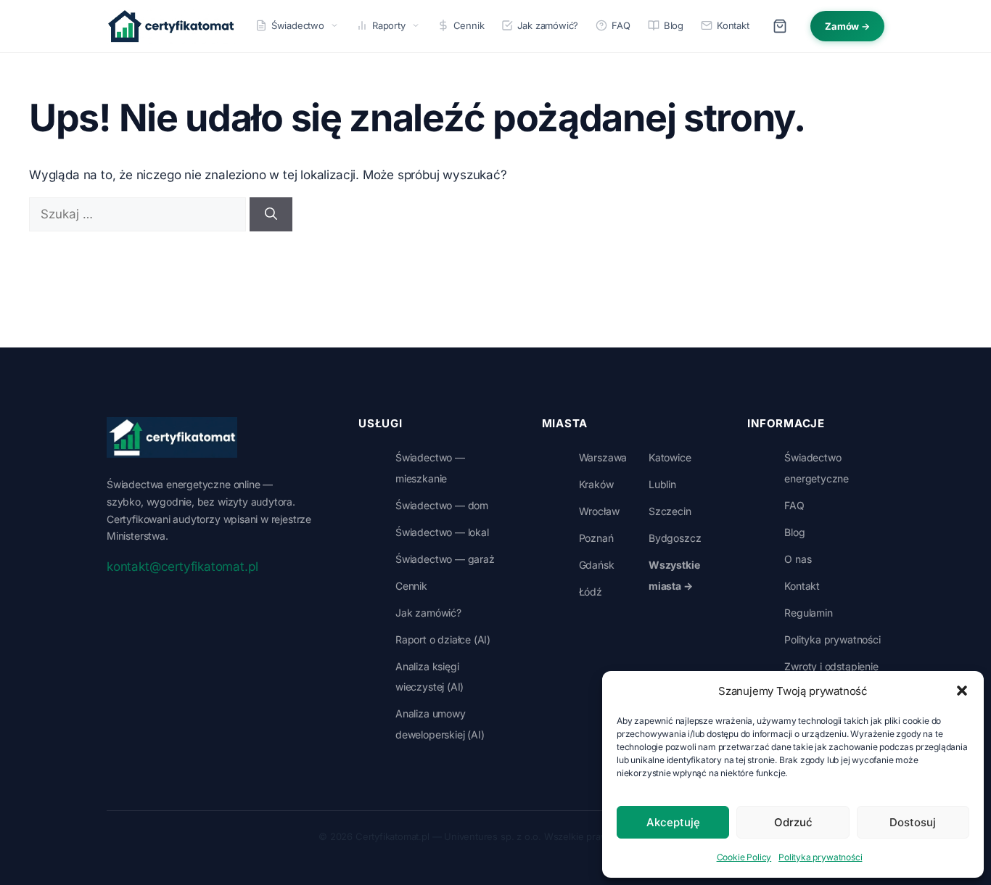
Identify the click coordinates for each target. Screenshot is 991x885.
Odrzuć (793, 822)
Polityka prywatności (820, 857)
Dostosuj (912, 822)
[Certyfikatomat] (172, 437)
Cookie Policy (744, 857)
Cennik (469, 25)
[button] (962, 690)
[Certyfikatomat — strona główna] (171, 26)
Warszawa (603, 457)
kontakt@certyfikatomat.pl (182, 566)
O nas (797, 559)
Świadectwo (297, 25)
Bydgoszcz (675, 538)
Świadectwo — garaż (445, 559)
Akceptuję (673, 822)
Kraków (596, 484)
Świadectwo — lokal (442, 532)
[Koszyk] (780, 26)
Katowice (670, 457)
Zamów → (847, 26)
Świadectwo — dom (441, 505)
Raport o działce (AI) (442, 639)
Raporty (389, 25)
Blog (673, 25)
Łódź (590, 591)
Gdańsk (596, 565)
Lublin (662, 484)
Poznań (596, 538)
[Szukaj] (271, 214)
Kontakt (733, 25)
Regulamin (808, 612)
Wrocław (599, 511)
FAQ (621, 25)
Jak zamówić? (547, 25)
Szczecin (670, 511)
